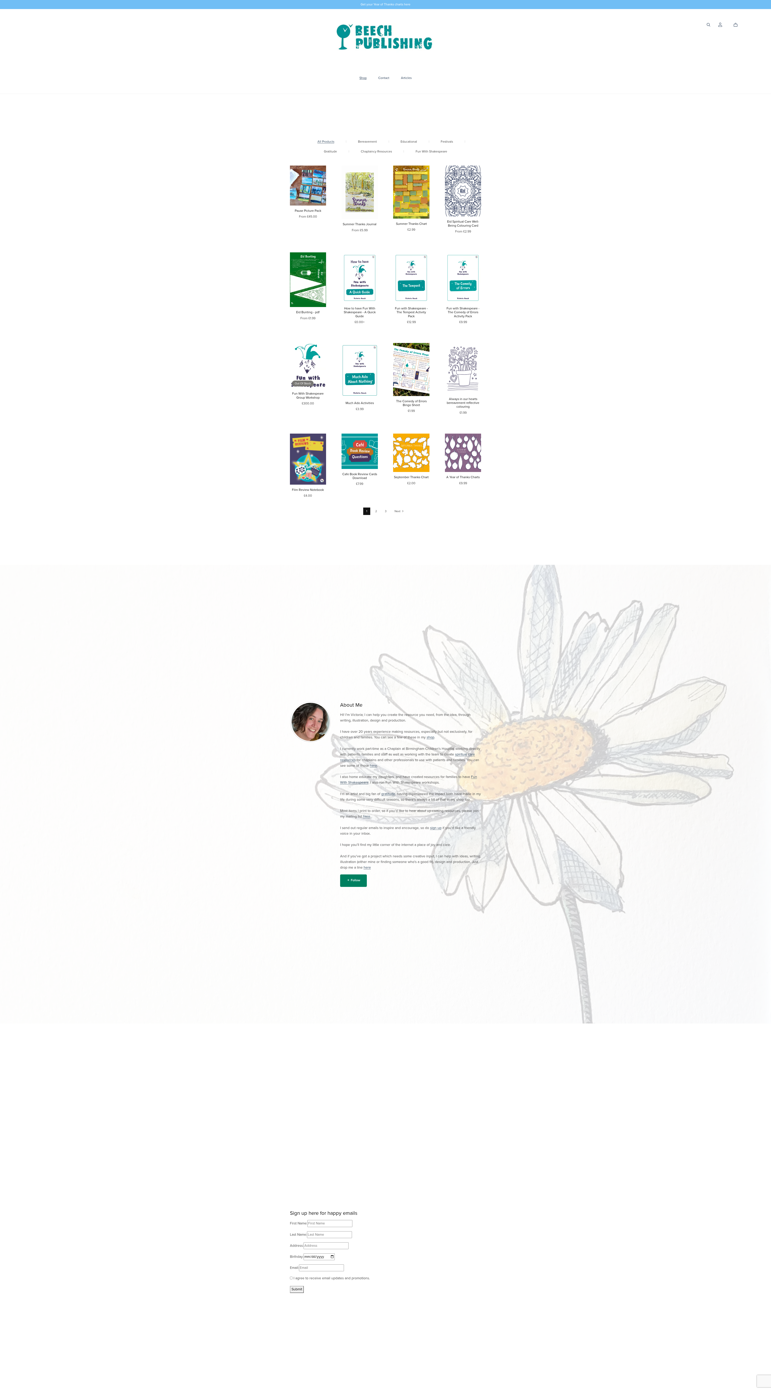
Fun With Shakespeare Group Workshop (308, 395)
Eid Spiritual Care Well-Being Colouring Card (463, 223)
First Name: (298, 1223)
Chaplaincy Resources (376, 152)
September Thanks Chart (411, 477)
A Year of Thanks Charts (463, 477)
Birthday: (297, 1257)
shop (430, 737)
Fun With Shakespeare (431, 152)
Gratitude (330, 152)
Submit (297, 1289)
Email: (294, 1268)
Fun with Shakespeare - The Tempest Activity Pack (411, 312)
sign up (436, 828)
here (373, 766)
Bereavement (367, 142)
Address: (297, 1246)
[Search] (708, 25)
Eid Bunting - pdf (308, 312)
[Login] (720, 25)
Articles (406, 78)
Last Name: (298, 1234)
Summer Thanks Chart (411, 224)
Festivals (447, 142)
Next (398, 511)
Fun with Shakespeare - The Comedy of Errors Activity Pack (463, 312)
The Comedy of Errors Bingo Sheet (411, 403)
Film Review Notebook (308, 490)
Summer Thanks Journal (359, 224)
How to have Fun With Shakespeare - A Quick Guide (360, 312)
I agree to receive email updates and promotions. (331, 1278)
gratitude (388, 794)
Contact (383, 78)
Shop (363, 78)
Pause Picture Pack (308, 211)
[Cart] (737, 25)
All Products (325, 142)
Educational (409, 142)
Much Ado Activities (360, 403)
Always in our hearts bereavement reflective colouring (463, 403)
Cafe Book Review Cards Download (359, 476)
